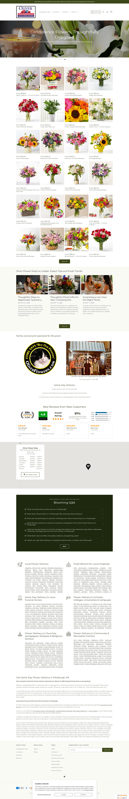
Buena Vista (58, 572)
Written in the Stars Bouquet (74, 158)
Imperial (28, 584)
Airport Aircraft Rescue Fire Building (99, 616)
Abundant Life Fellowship (34, 643)
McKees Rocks (42, 586)
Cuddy (41, 576)
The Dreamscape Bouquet (97, 190)
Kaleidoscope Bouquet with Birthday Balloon (50, 223)
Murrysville (53, 590)
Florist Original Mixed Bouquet (75, 127)
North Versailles (50, 592)
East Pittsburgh (47, 578)
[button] (56, 12)
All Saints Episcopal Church (45, 649)
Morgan (60, 588)
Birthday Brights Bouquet (49, 95)
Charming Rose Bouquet (97, 256)
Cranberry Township (31, 576)
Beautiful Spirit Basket (48, 256)
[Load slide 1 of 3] (59, 59)
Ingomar (43, 584)
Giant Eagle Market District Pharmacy (93, 580)
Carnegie (33, 574)
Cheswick (40, 574)
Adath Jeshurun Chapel (54, 643)
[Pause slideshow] (74, 59)
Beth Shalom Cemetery (40, 624)
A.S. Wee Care (103, 606)
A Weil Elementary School (88, 606)
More (64, 546)
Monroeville (39, 588)
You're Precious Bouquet (24, 127)
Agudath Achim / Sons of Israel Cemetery (38, 604)
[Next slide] (69, 59)
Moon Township (50, 588)
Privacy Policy (88, 790)
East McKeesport (35, 578)
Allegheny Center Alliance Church (43, 653)
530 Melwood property (81, 604)
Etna (61, 578)
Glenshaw (59, 580)
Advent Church (52, 645)
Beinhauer (51, 616)
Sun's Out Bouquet (22, 158)
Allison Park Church (47, 657)
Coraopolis (53, 574)
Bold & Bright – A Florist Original (76, 256)
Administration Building (82, 614)
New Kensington (37, 592)
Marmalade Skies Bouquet (73, 223)
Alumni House (89, 624)
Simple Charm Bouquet (24, 223)
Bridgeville (48, 572)
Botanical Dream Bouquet (49, 158)
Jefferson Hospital (88, 584)
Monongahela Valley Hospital (91, 586)
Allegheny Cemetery (32, 608)
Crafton (60, 574)
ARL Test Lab (94, 608)
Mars (34, 586)
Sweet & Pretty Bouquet (48, 190)
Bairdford (51, 568)
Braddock (28, 572)
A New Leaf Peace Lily (48, 127)
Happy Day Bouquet (95, 95)
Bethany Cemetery (56, 624)
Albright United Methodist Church (48, 647)
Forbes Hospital (90, 578)
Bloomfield (48, 570)
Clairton (46, 574)
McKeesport (52, 586)
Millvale (60, 586)
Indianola (35, 584)
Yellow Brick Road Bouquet (25, 256)
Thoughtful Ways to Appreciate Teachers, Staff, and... (29, 298)
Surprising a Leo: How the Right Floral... (95, 298)
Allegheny (28, 568)
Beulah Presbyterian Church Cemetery (50, 628)
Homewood (59, 582)
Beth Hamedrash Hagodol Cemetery (38, 622)
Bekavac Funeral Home (49, 618)
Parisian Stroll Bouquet (72, 190)
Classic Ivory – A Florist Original (99, 127)
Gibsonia (45, 580)
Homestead (50, 582)
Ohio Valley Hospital (91, 588)
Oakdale (60, 592)
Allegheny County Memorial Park (51, 608)
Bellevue (28, 570)
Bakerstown (59, 568)
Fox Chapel (37, 580)
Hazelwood (42, 582)
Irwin (49, 584)
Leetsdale (56, 584)
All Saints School (91, 618)
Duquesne (55, 576)
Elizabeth (56, 578)
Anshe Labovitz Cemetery (34, 610)
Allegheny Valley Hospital (90, 572)
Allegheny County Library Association (99, 622)
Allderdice (100, 618)
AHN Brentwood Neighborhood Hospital (90, 568)
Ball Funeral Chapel (40, 616)
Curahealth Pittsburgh (88, 574)
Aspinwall (44, 568)
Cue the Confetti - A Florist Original (98, 223)
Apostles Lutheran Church (47, 661)
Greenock (28, 582)
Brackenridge (58, 570)
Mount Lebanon (30, 590)
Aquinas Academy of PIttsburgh (92, 628)
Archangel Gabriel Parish (47, 667)
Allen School (78, 624)
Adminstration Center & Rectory (35, 645)
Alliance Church (35, 657)
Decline (83, 794)
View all (64, 261)
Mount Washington (42, 590)
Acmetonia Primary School (100, 612)
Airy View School (79, 618)
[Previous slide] (55, 59)
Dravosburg (48, 576)
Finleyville (28, 580)
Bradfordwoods (38, 572)
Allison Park (36, 568)
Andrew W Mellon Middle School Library (93, 626)
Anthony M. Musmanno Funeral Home (43, 612)
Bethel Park (37, 570)
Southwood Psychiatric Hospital (96, 590)
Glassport (52, 580)
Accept (63, 794)
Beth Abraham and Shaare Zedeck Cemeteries (47, 620)
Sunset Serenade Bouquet (73, 95)
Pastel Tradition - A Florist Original (27, 95)
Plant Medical (102, 588)
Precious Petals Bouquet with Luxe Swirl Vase (27, 190)
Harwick (34, 582)
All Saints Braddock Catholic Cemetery (48, 606)
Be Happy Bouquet (95, 158)
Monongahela (29, 588)
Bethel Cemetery (31, 626)
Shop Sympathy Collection (64, 46)
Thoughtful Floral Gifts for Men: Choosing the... (64, 298)
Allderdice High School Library (93, 620)
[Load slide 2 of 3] (62, 59)
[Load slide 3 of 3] (65, 59)
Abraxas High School (95, 610)
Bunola (27, 574)
